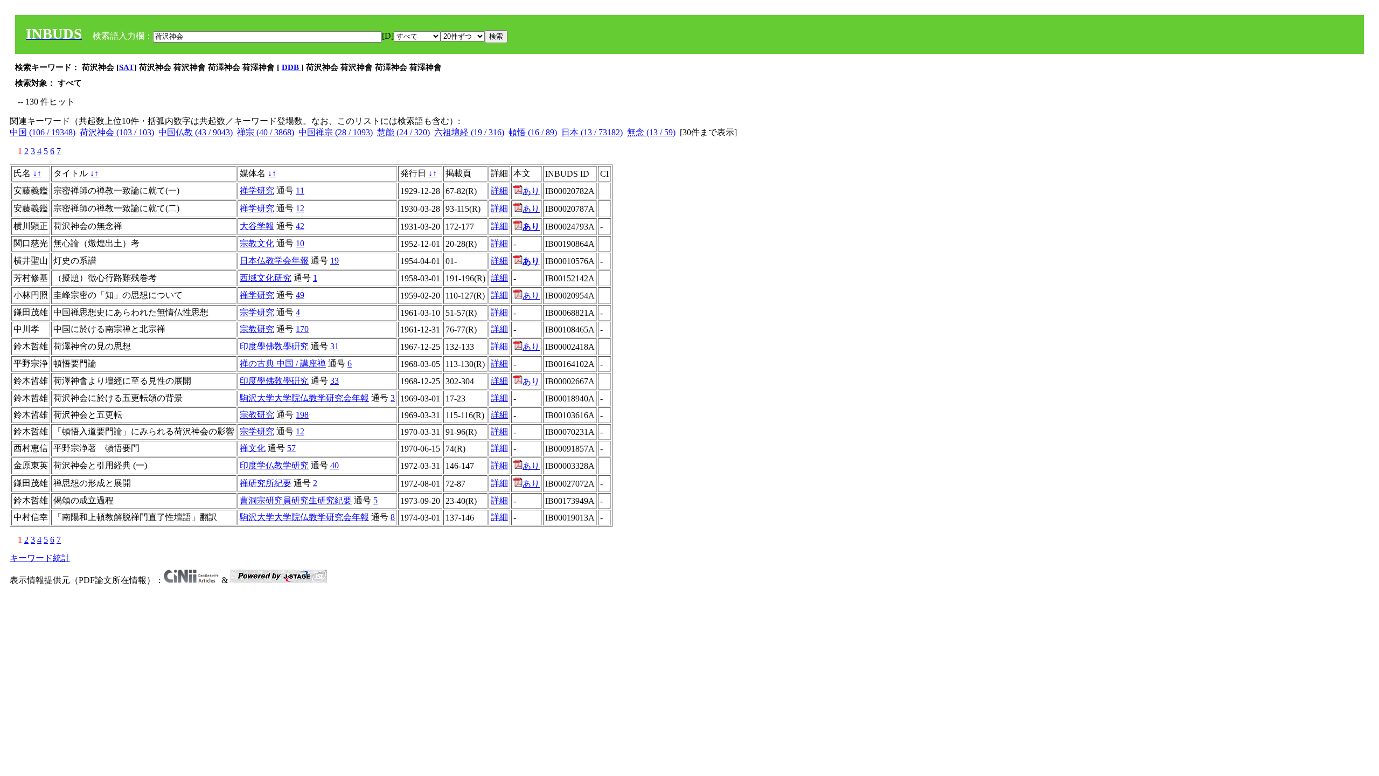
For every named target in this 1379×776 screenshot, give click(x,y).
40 (334, 465)
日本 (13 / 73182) (592, 132)
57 (291, 448)
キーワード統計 (40, 558)
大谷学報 (257, 226)
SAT (126, 67)
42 (300, 226)
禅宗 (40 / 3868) (265, 132)
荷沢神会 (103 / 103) (117, 132)
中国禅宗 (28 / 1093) (335, 132)
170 (302, 329)
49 (300, 295)
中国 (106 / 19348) (42, 132)
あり (531, 191)
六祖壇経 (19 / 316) (469, 132)
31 (334, 346)
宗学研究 (257, 312)
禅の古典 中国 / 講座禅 (283, 363)
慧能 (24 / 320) (403, 132)
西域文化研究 (265, 277)
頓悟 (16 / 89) (533, 132)
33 (334, 380)
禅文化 (253, 448)
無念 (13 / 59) (651, 132)
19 (334, 260)
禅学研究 (257, 190)
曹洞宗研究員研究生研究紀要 (296, 500)
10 (300, 243)
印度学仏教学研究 (274, 465)
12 (300, 208)
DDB (291, 67)
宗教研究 (257, 329)
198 (302, 414)
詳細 (499, 190)
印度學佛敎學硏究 (274, 346)
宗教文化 (257, 243)
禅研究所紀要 (265, 483)
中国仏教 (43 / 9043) (195, 132)
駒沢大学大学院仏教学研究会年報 (304, 398)
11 (300, 190)
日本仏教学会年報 (274, 260)
